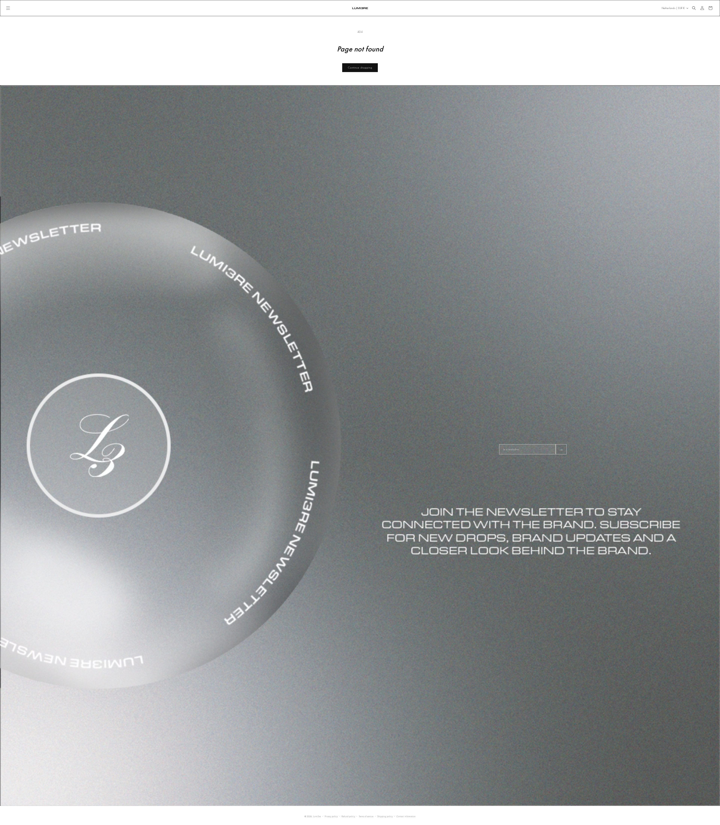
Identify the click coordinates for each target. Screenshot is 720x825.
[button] (8, 8)
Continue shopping (360, 67)
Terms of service (366, 816)
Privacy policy (331, 816)
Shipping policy (385, 816)
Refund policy (348, 816)
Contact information (406, 816)
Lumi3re (317, 816)
